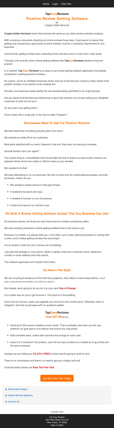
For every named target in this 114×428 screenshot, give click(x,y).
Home (46, 3)
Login (55, 3)
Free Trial (66, 3)
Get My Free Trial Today (57, 378)
